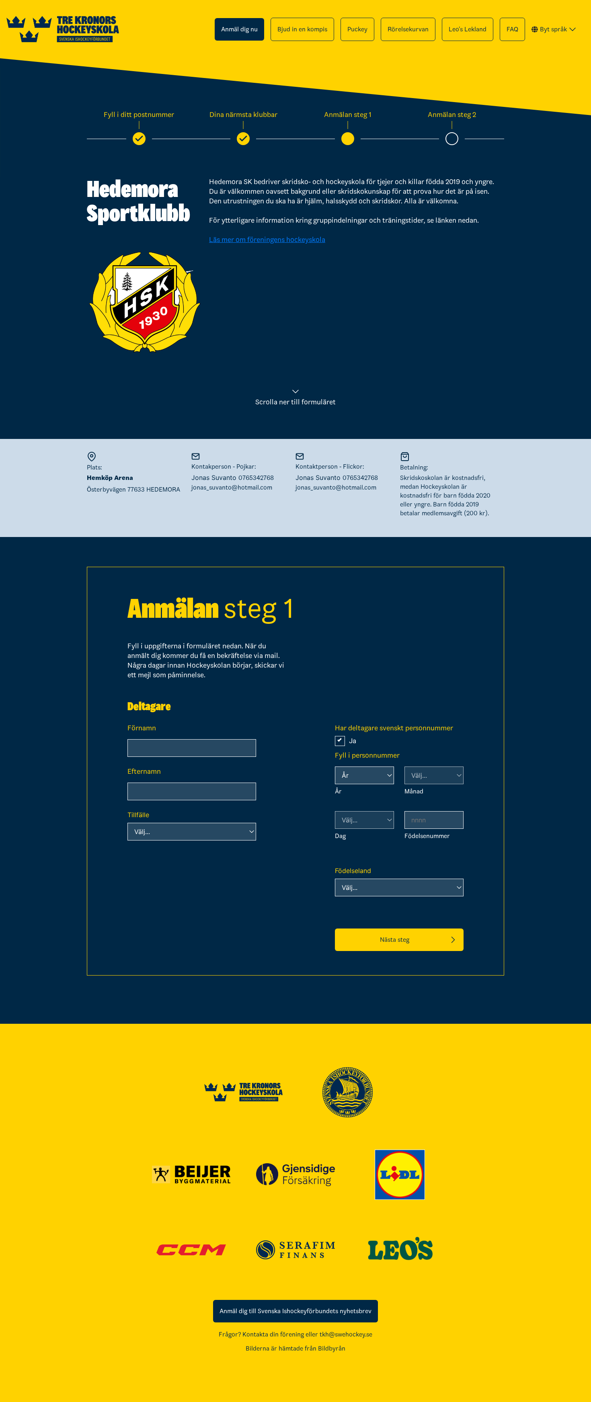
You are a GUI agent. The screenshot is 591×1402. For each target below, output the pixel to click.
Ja (352, 740)
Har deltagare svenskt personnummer (394, 728)
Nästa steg (394, 939)
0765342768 (256, 478)
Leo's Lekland (467, 29)
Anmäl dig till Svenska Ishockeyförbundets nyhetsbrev (295, 1311)
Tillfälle (138, 815)
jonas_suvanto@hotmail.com (231, 487)
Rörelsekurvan (408, 29)
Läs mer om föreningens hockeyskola (267, 239)
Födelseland (353, 871)
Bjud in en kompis (302, 29)
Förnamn (141, 728)
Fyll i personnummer (367, 755)
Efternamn (144, 771)
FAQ (512, 29)
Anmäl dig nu (239, 29)
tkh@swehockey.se (346, 1334)
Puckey (357, 29)
